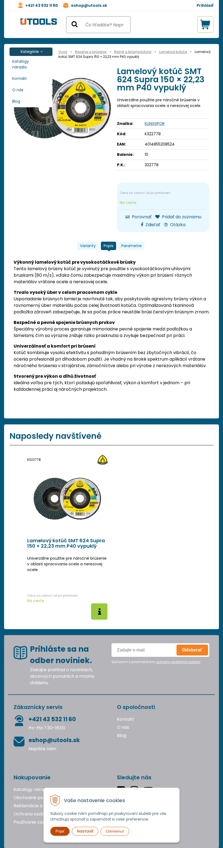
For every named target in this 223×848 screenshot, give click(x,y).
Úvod (62, 51)
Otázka (177, 225)
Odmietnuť (115, 831)
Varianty (88, 245)
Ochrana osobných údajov (42, 814)
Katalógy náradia (20, 64)
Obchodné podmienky (37, 798)
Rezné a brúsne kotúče (132, 51)
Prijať (59, 831)
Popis (108, 245)
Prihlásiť (205, 5)
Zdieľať (152, 225)
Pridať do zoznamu (181, 217)
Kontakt (19, 78)
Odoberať (192, 650)
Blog (16, 101)
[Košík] (205, 24)
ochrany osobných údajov (178, 662)
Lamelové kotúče (173, 51)
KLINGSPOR (155, 123)
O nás (17, 90)
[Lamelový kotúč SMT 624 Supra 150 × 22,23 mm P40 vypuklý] (63, 108)
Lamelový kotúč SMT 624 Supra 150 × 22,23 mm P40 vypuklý (66, 543)
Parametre (131, 245)
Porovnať (141, 217)
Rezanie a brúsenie (90, 51)
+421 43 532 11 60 (41, 5)
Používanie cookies (34, 822)
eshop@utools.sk (89, 5)
